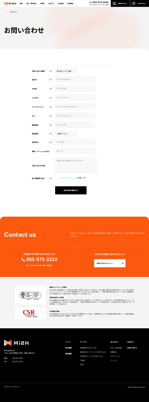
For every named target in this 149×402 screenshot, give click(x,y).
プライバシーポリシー (68, 178)
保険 (81, 364)
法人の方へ (114, 342)
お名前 (34, 88)
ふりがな (35, 98)
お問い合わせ (132, 348)
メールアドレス (37, 107)
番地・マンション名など (41, 151)
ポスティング (115, 356)
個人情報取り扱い (38, 178)
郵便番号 (35, 125)
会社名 (34, 79)
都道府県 (35, 133)
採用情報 (70, 3)
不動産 (82, 360)
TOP (5, 12)
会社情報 (61, 3)
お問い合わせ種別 (38, 71)
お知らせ (51, 3)
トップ (67, 342)
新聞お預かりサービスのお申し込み (93, 352)
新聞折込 (113, 352)
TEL (33, 116)
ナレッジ (113, 360)
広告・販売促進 (116, 348)
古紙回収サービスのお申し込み (91, 356)
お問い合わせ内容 (38, 165)
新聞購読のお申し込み (88, 348)
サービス (83, 342)
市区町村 (35, 142)
